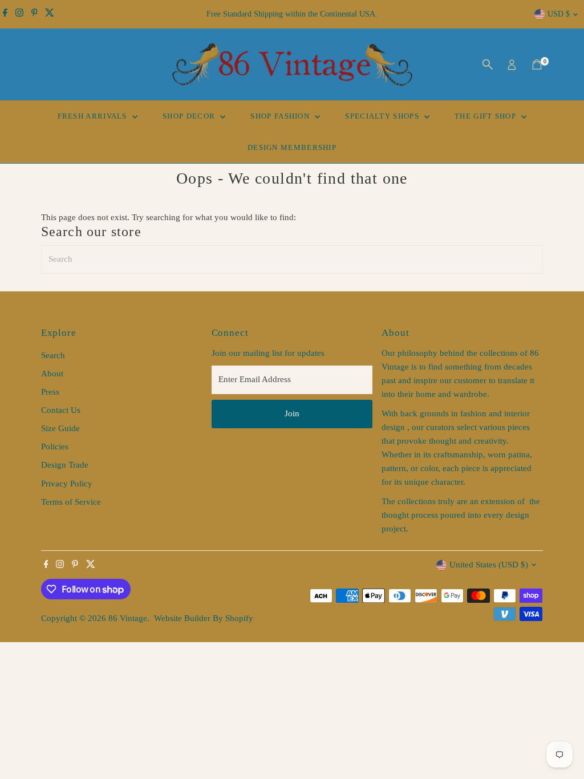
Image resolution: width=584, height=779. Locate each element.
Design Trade (64, 464)
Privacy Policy (66, 483)
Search (53, 355)
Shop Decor (190, 116)
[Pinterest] (34, 14)
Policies (54, 446)
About (52, 373)
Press (50, 391)
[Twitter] (49, 14)
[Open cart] (537, 64)
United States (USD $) (488, 564)
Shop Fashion (281, 116)
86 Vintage (127, 618)
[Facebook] (5, 14)
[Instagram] (19, 14)
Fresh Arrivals (94, 116)
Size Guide (60, 428)
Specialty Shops (383, 116)
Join (292, 413)
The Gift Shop (486, 116)
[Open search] (487, 64)
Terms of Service (71, 501)
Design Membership (292, 147)
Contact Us (60, 410)
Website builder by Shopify (203, 618)
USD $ (559, 14)
